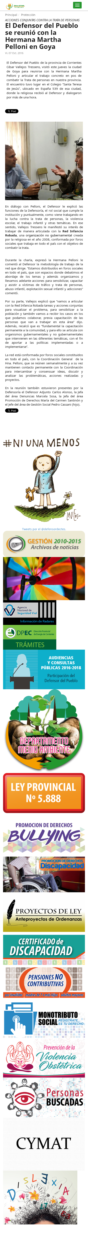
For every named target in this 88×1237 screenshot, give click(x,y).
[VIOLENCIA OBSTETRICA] (44, 1058)
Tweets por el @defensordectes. (44, 529)
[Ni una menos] (44, 480)
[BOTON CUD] (44, 948)
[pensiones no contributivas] (44, 981)
